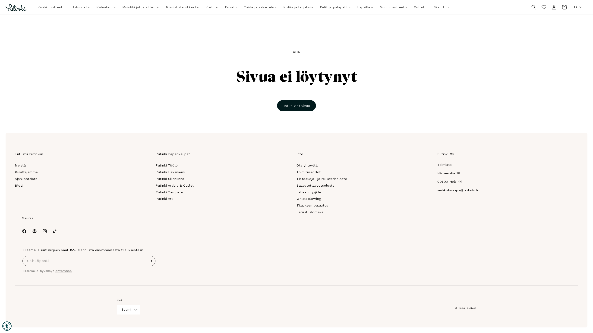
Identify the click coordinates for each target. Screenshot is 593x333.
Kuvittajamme (26, 172)
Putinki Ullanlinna (170, 179)
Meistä (20, 165)
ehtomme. (63, 271)
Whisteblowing (308, 198)
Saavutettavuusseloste (315, 185)
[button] (79, 7)
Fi (575, 7)
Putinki (471, 308)
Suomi (126, 309)
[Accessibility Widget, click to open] (7, 326)
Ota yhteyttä (307, 165)
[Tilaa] (150, 261)
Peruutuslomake (309, 212)
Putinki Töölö (167, 165)
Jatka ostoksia (296, 106)
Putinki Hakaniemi (170, 172)
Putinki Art (164, 198)
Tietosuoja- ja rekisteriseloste (321, 179)
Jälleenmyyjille (308, 192)
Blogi (19, 185)
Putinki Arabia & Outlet (175, 185)
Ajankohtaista (26, 179)
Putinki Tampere (169, 192)
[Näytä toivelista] (544, 7)
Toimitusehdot (308, 172)
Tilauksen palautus (312, 205)
